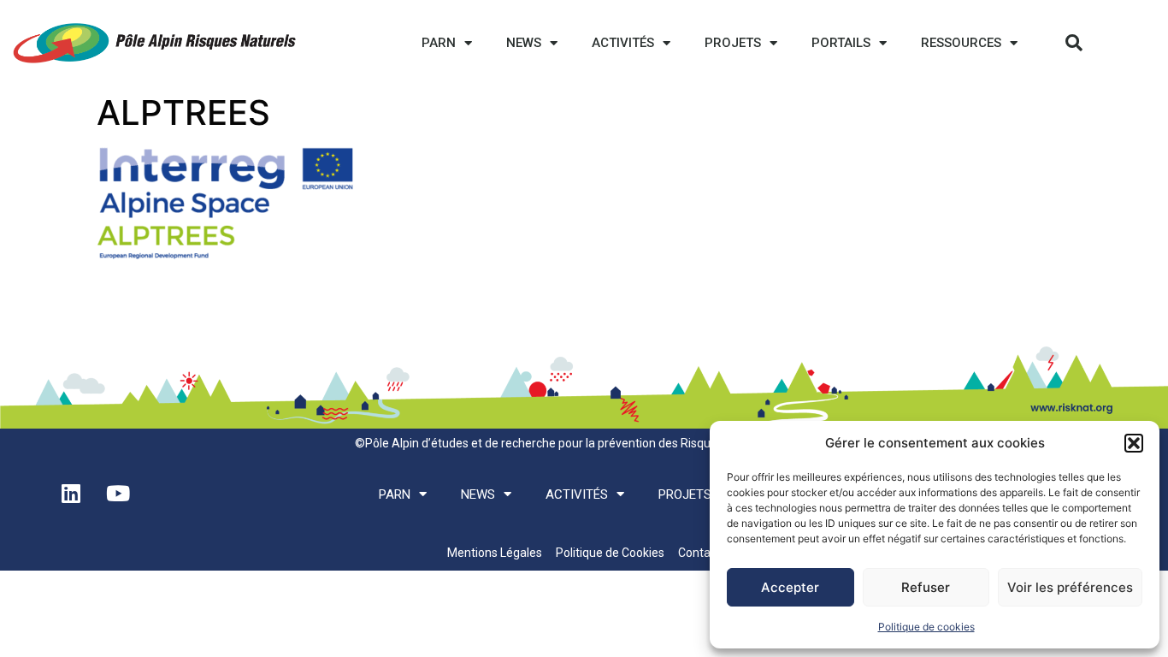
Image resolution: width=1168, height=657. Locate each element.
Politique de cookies (926, 626)
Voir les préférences (1070, 587)
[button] (1133, 443)
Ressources (961, 42)
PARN (439, 42)
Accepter (790, 587)
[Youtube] (118, 492)
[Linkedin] (71, 492)
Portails (840, 42)
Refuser (925, 587)
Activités (623, 42)
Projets (733, 42)
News (523, 42)
